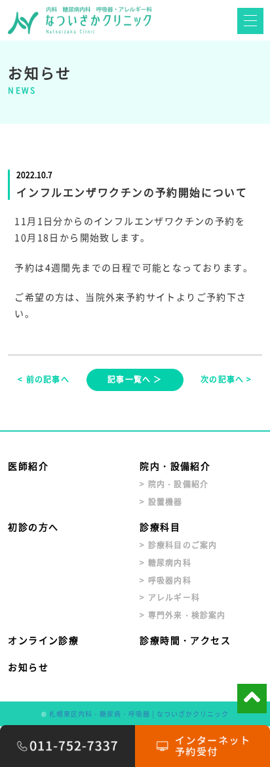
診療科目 (160, 526)
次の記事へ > (226, 379)
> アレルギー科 (170, 597)
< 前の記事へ (43, 379)
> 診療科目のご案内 (178, 545)
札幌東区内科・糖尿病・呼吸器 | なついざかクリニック (139, 714)
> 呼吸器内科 (165, 580)
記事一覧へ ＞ (134, 379)
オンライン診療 (43, 639)
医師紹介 (28, 465)
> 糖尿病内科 (165, 563)
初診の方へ (33, 526)
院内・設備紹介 (175, 465)
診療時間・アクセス (185, 639)
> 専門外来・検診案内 (182, 615)
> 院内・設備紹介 (174, 484)
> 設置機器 (161, 502)
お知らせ (28, 666)
